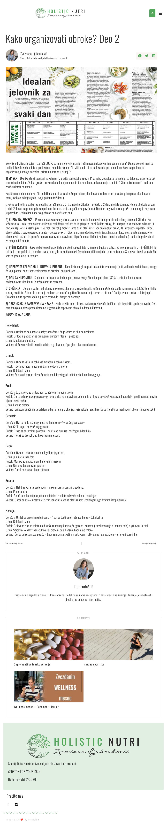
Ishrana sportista (94, 664)
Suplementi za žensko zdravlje (32, 664)
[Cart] (152, 13)
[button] (139, 56)
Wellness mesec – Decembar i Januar (36, 707)
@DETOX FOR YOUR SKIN (24, 771)
